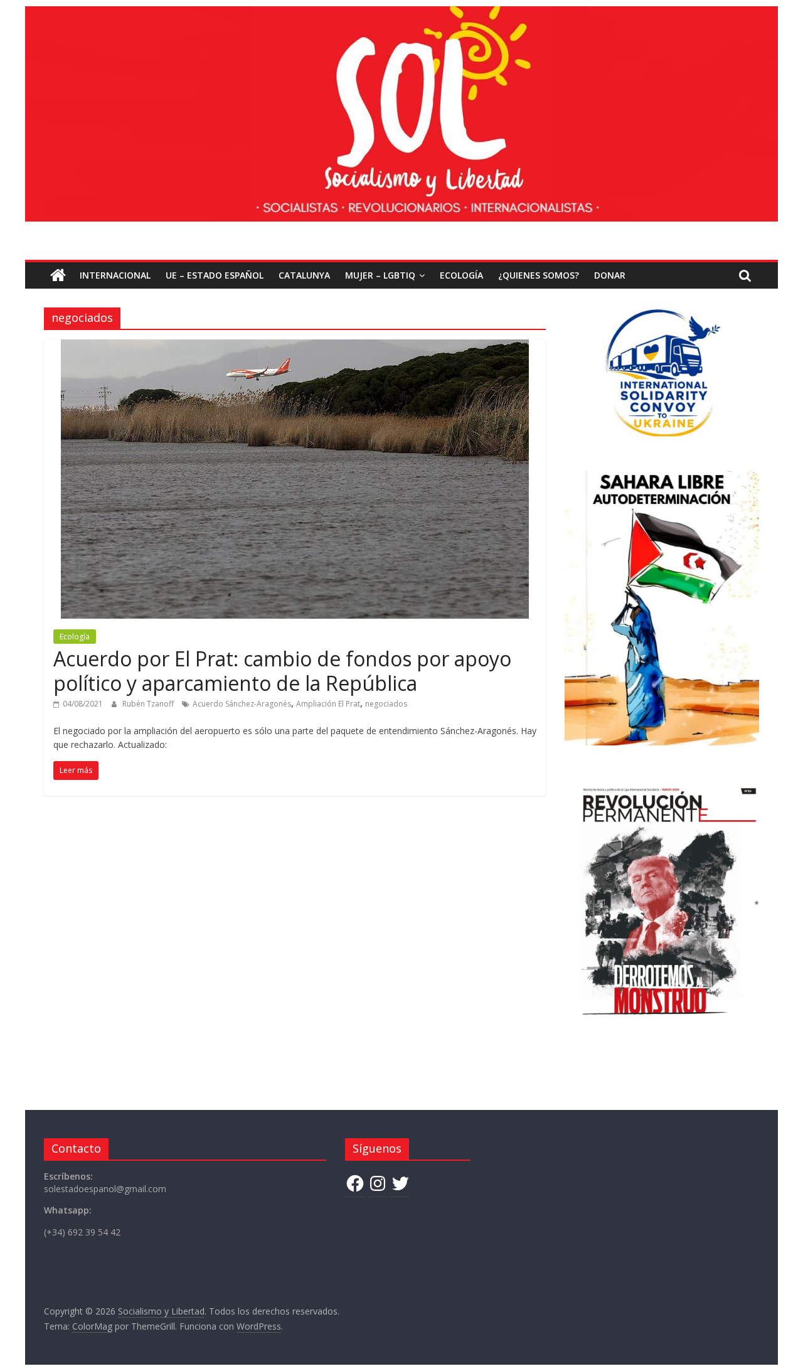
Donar (609, 275)
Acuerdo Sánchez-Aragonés (242, 703)
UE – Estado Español (214, 275)
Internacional (115, 275)
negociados (386, 703)
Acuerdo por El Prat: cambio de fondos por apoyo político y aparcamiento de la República (282, 670)
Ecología (461, 275)
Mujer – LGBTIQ (380, 275)
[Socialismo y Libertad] (401, 14)
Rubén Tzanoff (149, 703)
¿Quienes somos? (538, 275)
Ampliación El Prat (328, 703)
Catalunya (304, 275)
